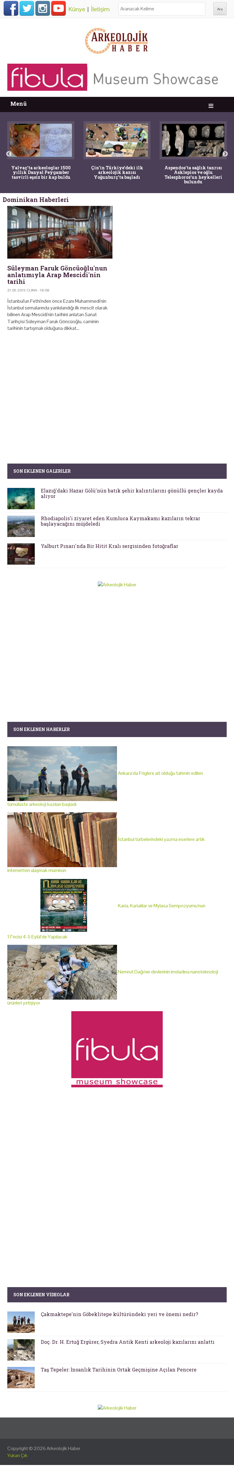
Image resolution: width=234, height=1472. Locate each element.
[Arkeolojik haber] (117, 39)
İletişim (100, 9)
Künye (77, 9)
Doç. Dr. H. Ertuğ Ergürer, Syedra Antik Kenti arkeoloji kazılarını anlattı (127, 1342)
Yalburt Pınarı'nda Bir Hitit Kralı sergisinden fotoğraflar (109, 546)
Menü (18, 103)
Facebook (11, 8)
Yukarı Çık (17, 1455)
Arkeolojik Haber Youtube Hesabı (58, 8)
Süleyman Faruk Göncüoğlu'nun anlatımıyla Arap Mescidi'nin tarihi (57, 274)
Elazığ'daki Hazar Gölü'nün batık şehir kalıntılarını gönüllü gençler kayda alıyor (132, 493)
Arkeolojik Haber (63, 1448)
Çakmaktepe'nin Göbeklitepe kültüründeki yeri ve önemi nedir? (119, 1314)
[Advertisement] (117, 388)
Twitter (27, 8)
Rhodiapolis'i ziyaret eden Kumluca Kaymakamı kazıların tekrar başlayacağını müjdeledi (120, 521)
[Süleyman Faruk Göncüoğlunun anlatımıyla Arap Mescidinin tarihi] (59, 232)
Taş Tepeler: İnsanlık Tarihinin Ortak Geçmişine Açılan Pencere (119, 1369)
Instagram (42, 8)
